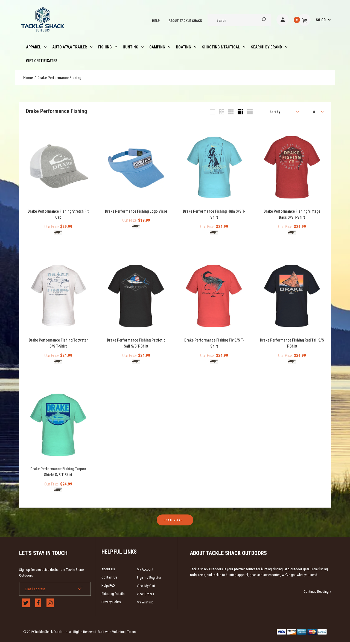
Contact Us (109, 577)
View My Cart (146, 586)
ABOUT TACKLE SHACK (185, 21)
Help (156, 21)
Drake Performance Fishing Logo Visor (136, 211)
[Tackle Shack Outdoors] (43, 33)
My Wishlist (145, 602)
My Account (145, 569)
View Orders (145, 594)
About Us (108, 569)
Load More (173, 520)
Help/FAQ (108, 585)
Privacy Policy (111, 602)
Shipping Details (112, 594)
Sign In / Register (149, 578)
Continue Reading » (317, 591)
